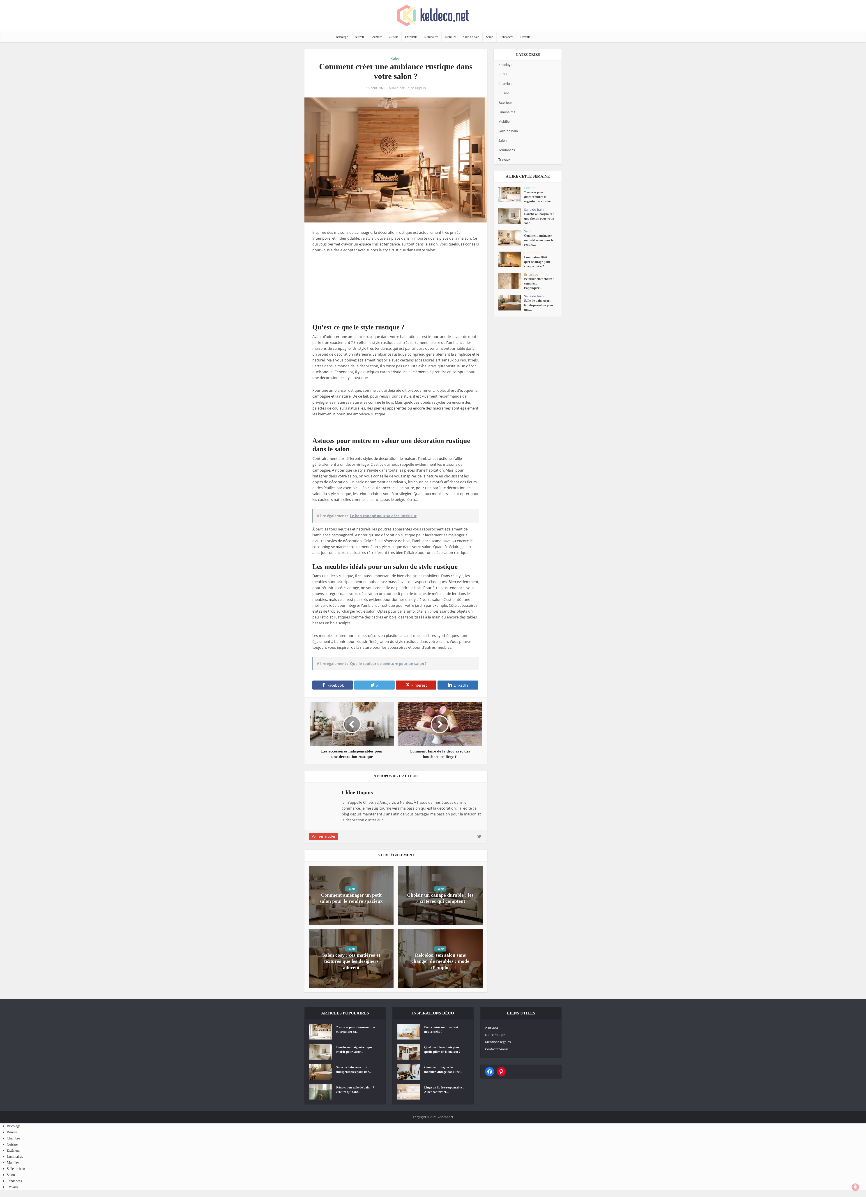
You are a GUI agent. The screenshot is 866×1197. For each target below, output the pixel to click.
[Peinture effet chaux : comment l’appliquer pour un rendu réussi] (511, 281)
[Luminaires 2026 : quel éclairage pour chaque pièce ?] (511, 259)
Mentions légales (498, 1042)
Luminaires (431, 37)
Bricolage (342, 37)
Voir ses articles (324, 836)
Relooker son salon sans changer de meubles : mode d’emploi (440, 961)
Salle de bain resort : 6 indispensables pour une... (538, 305)
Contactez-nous (497, 1049)
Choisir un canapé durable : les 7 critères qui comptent (440, 898)
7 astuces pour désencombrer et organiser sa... (355, 1029)
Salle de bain (471, 37)
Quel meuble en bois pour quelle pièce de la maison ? (442, 1049)
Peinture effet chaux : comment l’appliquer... (539, 283)
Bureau (359, 37)
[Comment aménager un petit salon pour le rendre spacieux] (511, 237)
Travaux (525, 37)
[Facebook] (489, 1071)
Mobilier (450, 37)
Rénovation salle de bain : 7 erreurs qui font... (355, 1090)
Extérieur (411, 37)
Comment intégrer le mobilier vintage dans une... (443, 1070)
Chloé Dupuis (415, 88)
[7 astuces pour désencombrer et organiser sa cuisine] (511, 194)
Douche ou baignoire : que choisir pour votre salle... (539, 218)
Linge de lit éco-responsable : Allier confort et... (444, 1090)
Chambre (376, 37)
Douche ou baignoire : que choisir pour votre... (354, 1049)
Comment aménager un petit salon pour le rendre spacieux (351, 898)
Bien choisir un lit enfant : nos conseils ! (442, 1029)
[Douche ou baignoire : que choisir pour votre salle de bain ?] (511, 216)
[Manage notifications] (855, 1187)
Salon (489, 37)
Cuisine (393, 37)
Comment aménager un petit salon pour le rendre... (538, 240)
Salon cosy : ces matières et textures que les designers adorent (351, 961)
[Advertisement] (395, 291)
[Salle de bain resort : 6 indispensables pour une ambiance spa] (511, 302)
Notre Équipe (495, 1035)
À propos (492, 1027)
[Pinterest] (501, 1071)
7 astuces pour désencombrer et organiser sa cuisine (537, 197)
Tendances (506, 37)
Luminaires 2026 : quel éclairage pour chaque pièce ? (537, 262)
